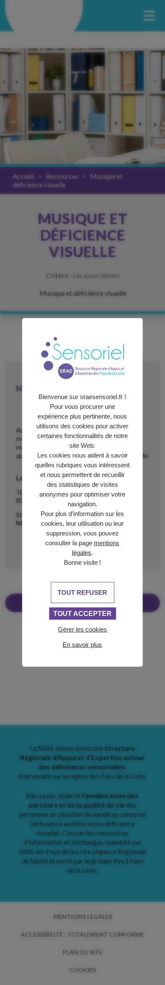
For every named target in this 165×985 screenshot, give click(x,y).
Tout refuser (82, 592)
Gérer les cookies (82, 629)
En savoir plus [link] (82, 644)
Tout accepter (82, 613)
